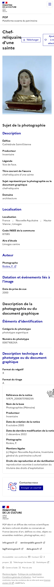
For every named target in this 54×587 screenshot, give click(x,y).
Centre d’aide (12, 567)
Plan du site (27, 567)
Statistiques (41, 562)
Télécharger (33, 39)
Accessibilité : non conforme (14, 557)
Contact (35, 557)
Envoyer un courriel (31, 487)
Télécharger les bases (22, 562)
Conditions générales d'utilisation (16, 577)
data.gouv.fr (33, 549)
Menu (50, 4)
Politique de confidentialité (30, 574)
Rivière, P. (7, 266)
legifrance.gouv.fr (11, 549)
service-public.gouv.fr (31, 542)
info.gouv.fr (8, 542)
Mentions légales (9, 574)
